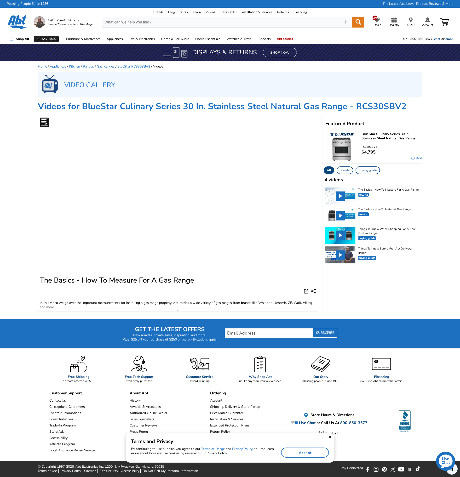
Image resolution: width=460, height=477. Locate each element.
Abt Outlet (285, 39)
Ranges (88, 66)
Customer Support (65, 393)
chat (437, 39)
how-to (345, 170)
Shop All (22, 39)
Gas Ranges (106, 66)
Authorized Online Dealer (148, 413)
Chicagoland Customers (67, 406)
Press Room (139, 431)
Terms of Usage (213, 449)
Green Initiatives (61, 419)
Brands (158, 12)
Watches (239, 39)
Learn (197, 12)
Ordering (218, 393)
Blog (171, 12)
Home (207, 39)
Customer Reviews (144, 425)
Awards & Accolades (145, 406)
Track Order (228, 12)
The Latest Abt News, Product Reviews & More (418, 4)
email (449, 39)
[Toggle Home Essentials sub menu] (222, 39)
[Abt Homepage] (17, 22)
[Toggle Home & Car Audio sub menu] (191, 39)
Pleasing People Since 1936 (27, 4)
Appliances (115, 39)
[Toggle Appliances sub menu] (125, 39)
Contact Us (57, 400)
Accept (305, 452)
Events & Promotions (65, 413)
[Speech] (346, 22)
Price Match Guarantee (227, 413)
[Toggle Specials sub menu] (273, 39)
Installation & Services (257, 12)
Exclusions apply (205, 339)
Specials (265, 39)
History (135, 400)
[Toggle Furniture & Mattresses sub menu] (103, 39)
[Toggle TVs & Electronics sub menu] (157, 39)
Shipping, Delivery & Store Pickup (235, 406)
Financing (300, 12)
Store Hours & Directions (332, 415)
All (329, 170)
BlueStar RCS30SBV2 (133, 66)
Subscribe (325, 332)
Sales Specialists (142, 419)
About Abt (139, 393)
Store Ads (56, 431)
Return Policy (220, 431)
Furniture (83, 39)
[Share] (313, 291)
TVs (142, 39)
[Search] (358, 22)
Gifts (183, 12)
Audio (175, 39)
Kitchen (74, 66)
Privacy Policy (242, 449)
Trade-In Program (62, 425)
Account (216, 400)
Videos (210, 12)
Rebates (283, 12)
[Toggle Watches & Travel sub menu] (254, 39)
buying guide (368, 170)
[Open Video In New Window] (306, 291)
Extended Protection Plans (230, 425)
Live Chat (307, 423)
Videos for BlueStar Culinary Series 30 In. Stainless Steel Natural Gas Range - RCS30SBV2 (222, 106)
